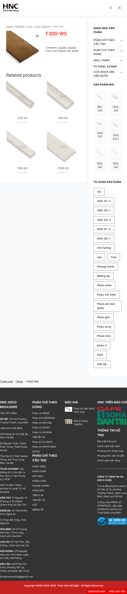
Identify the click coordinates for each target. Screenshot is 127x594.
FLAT (29, 26)
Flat (113, 257)
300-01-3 (104, 201)
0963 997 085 (117, 591)
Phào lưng (104, 326)
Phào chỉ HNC (106, 294)
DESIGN (19, 26)
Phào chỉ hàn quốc (106, 306)
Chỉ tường (104, 247)
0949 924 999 (96, 591)
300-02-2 (104, 219)
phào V (102, 345)
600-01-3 (104, 229)
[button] (111, 7)
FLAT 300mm (42, 26)
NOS (76, 585)
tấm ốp (102, 364)
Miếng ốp (103, 276)
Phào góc (103, 317)
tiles (100, 354)
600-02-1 (104, 238)
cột (99, 257)
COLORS (62, 47)
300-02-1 (104, 210)
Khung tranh (105, 266)
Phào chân (104, 285)
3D (99, 191)
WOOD (75, 50)
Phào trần (104, 336)
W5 (69, 50)
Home (9, 26)
